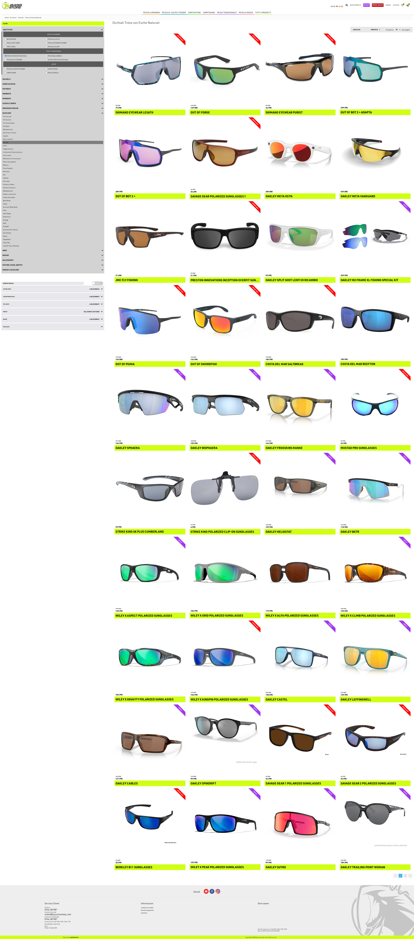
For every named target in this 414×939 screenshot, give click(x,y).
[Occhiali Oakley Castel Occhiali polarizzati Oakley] (300, 656)
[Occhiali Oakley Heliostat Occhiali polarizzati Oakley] (300, 488)
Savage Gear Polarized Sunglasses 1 (218, 196)
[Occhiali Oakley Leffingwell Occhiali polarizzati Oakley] (375, 656)
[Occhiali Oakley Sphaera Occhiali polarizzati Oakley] (150, 404)
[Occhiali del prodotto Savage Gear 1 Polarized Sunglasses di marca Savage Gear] (300, 740)
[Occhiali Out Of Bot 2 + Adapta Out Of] (375, 69)
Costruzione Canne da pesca (12, 152)
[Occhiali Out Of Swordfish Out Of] (225, 320)
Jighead (5, 178)
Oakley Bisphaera (204, 448)
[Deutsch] (337, 6)
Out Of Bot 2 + (125, 196)
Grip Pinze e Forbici (9, 133)
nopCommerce (74, 937)
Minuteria (6, 171)
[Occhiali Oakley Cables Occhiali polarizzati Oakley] (150, 740)
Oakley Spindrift (203, 783)
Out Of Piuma (125, 364)
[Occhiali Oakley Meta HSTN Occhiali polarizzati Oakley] (300, 153)
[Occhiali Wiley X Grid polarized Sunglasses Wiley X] (225, 572)
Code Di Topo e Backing (11, 246)
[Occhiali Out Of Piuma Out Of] (150, 320)
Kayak (5, 204)
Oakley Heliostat (279, 531)
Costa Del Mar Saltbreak (284, 364)
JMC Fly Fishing (127, 280)
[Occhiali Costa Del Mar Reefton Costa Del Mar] (375, 320)
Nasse (5, 236)
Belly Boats (7, 201)
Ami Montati (7, 233)
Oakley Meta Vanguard (358, 196)
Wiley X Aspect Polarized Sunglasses (144, 615)
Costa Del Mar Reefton (358, 364)
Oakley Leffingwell (356, 699)
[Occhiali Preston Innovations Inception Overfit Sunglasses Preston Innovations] (225, 237)
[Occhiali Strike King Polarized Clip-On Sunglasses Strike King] (225, 488)
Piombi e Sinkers (8, 184)
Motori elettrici (8, 139)
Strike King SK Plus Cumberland (140, 531)
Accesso (396, 5)
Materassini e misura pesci (12, 159)
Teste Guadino (8, 168)
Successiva (410, 876)
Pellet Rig (6, 243)
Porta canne (7, 155)
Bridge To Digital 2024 (51, 928)
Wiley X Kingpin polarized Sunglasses (219, 699)
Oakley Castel (277, 699)
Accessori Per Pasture (10, 230)
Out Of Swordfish (204, 364)
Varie (4, 210)
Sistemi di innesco (9, 188)
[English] (334, 6)
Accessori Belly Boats (10, 207)
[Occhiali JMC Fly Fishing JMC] (150, 237)
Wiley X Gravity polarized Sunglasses (144, 699)
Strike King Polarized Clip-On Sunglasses (222, 531)
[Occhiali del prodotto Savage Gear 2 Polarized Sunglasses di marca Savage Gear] (375, 740)
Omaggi (5, 220)
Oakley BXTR (350, 531)
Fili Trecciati (7, 116)
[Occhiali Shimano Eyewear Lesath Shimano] (150, 69)
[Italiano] (331, 6)
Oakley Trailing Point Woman (363, 867)
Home (7, 17)
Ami (4, 175)
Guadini (5, 136)
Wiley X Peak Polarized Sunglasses (217, 867)
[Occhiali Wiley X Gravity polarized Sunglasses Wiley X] (150, 656)
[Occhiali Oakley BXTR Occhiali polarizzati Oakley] (375, 488)
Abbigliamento (8, 191)
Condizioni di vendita (147, 908)
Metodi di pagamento (147, 910)
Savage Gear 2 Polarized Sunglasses (368, 783)
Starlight (6, 226)
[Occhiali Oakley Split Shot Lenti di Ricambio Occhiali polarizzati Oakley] (300, 237)
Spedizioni (144, 913)
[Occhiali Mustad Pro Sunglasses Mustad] (375, 404)
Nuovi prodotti (355, 5)
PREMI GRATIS (377, 5)
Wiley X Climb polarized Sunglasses (368, 615)
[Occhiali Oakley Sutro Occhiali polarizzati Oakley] (300, 824)
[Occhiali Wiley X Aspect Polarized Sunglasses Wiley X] (150, 572)
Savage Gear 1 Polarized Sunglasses (293, 783)
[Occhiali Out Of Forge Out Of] (225, 69)
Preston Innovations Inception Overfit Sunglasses (225, 280)
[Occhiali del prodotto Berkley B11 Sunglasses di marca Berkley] (150, 824)
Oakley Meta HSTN (279, 196)
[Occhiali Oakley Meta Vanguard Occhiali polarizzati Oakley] (375, 153)
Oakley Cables (127, 783)
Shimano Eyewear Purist (284, 112)
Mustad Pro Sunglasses (359, 448)
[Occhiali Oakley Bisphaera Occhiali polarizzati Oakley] (225, 404)
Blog (46, 926)
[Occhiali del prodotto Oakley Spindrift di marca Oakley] (225, 740)
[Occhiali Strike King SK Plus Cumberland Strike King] (150, 488)
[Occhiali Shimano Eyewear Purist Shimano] (300, 69)
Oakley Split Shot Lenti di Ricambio (292, 280)
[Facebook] (211, 893)
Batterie (6, 165)
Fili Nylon (6, 126)
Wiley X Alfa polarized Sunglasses (292, 615)
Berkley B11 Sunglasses (134, 867)
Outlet (366, 5)
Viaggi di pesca (8, 149)
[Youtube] (206, 893)
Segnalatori (7, 239)
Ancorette (6, 181)
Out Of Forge (200, 112)
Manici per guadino (9, 162)
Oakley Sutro (276, 867)
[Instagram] (217, 893)
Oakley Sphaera (128, 448)
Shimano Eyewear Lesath (134, 112)
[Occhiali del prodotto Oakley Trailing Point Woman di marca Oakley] (375, 824)
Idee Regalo (7, 213)
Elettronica (6, 217)
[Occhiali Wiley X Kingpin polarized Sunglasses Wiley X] (225, 656)
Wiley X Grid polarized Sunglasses (217, 615)
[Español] (342, 6)
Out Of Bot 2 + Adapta (356, 112)
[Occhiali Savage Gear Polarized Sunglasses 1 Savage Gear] (225, 153)
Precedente (396, 876)
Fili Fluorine (7, 120)
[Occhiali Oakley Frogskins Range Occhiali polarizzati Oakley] (300, 404)
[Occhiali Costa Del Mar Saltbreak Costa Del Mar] (300, 320)
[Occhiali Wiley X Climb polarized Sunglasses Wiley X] (375, 572)
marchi (388, 5)
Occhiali (5, 142)
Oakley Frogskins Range (284, 448)
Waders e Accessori (9, 194)
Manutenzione (8, 129)
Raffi (4, 223)
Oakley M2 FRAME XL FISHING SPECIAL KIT (369, 280)
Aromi (5, 146)
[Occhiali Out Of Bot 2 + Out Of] (150, 153)
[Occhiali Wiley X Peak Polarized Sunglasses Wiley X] (225, 824)
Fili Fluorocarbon (9, 123)
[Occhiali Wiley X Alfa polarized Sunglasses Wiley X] (300, 572)
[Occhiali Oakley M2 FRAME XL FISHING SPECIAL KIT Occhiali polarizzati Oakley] (375, 237)
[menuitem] (80, 926)
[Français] (339, 6)
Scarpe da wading (9, 197)
